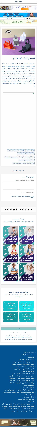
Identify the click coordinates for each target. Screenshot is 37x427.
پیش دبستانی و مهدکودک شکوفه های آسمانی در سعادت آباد (18, 337)
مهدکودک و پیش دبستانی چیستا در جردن (18, 333)
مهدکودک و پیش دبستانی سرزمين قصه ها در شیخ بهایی (18, 335)
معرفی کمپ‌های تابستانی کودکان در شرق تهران (21, 378)
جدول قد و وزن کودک (28, 397)
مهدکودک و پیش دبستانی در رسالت (24, 367)
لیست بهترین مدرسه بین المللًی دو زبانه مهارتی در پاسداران (18, 404)
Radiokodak (18, 2)
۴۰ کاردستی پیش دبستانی (26, 160)
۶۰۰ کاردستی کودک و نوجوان (16, 150)
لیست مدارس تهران (28, 353)
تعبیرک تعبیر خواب (29, 395)
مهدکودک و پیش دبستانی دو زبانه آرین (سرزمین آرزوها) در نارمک (18, 339)
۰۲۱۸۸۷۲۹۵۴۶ (27, 18)
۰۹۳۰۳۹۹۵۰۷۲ (27, 11)
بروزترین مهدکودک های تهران (26, 360)
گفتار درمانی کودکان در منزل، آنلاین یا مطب (22, 369)
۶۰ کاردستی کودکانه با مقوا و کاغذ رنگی (22, 163)
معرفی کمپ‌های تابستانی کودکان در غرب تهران (21, 381)
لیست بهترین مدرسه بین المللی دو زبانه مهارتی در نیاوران (18, 409)
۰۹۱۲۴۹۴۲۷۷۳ (9, 18)
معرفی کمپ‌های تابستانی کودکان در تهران (23, 374)
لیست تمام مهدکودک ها (27, 355)
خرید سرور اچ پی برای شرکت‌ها (26, 399)
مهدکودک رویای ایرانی (28, 388)
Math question (29, 192)
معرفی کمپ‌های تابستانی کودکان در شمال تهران (21, 376)
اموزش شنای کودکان (28, 385)
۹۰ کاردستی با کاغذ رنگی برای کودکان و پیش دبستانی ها (18, 157)
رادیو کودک (29, 150)
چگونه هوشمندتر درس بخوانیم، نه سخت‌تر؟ (22, 383)
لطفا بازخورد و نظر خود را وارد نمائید (24, 180)
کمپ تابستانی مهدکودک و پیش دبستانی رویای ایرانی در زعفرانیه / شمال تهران (20, 392)
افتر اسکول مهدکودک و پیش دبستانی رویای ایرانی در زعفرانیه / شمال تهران (20, 390)
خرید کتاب (31, 402)
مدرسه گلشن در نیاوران (28, 371)
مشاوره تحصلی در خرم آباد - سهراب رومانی (23, 411)
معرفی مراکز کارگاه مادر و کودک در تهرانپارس (22, 364)
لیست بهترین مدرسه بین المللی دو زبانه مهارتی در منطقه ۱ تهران (19, 406)
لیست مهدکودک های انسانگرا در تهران (24, 362)
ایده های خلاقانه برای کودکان (25, 154)
